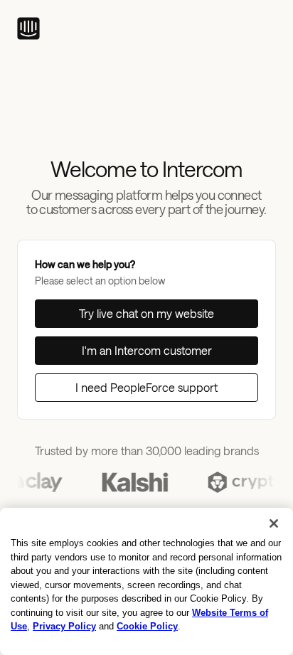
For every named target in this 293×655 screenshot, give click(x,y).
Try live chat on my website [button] (146, 313)
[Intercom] (28, 28)
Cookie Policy (147, 626)
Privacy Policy (64, 626)
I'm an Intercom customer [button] (147, 350)
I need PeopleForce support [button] (146, 387)
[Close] (273, 523)
